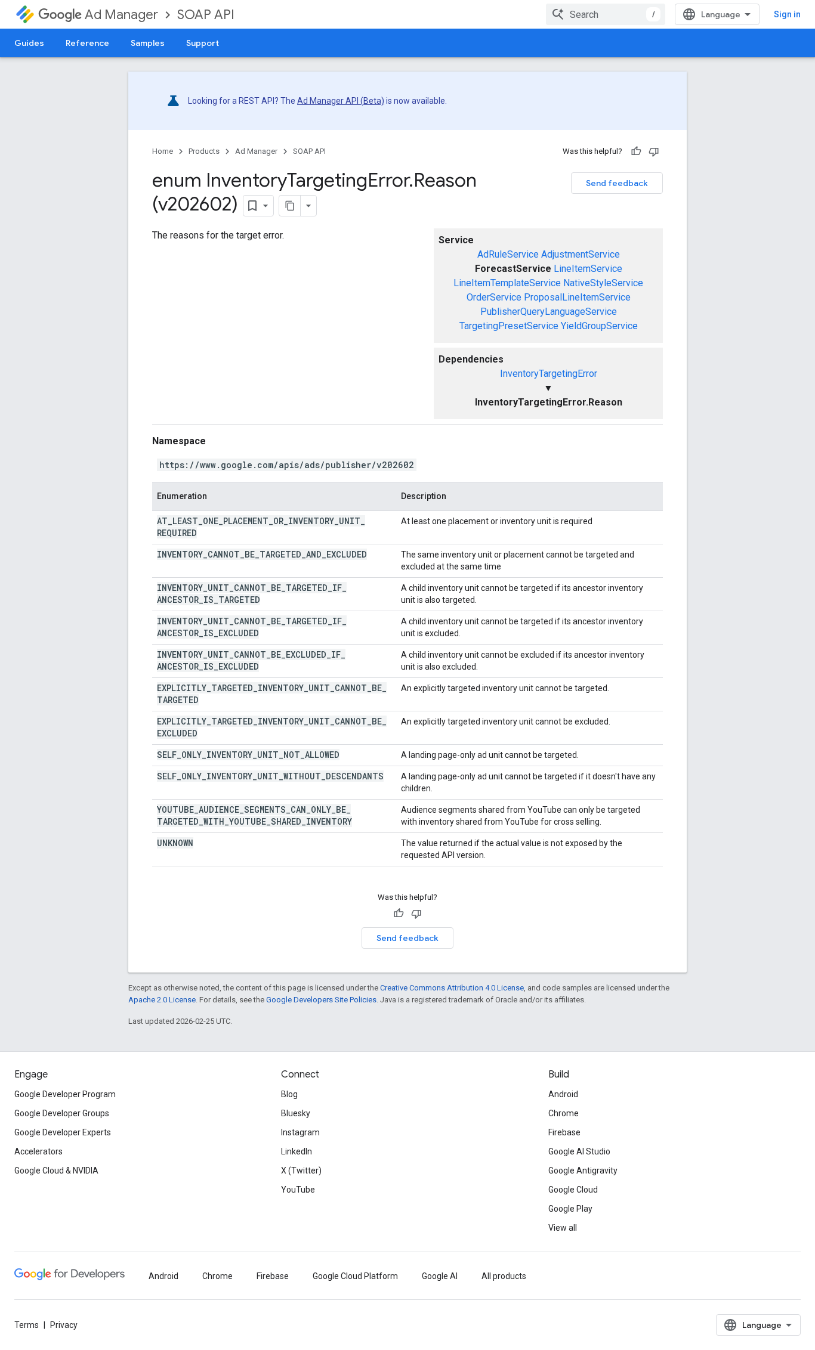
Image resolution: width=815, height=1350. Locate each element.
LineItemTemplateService (507, 283)
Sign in (787, 14)
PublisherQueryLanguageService (548, 311)
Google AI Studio (579, 1151)
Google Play (570, 1208)
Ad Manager (121, 15)
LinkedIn (296, 1151)
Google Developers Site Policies (321, 999)
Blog (289, 1094)
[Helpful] (636, 151)
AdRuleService (508, 254)
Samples (148, 43)
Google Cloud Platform (355, 1276)
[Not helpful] (654, 151)
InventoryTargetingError (548, 373)
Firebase (564, 1132)
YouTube (298, 1189)
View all (562, 1228)
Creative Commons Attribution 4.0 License (452, 987)
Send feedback (617, 183)
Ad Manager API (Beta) (340, 101)
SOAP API (205, 15)
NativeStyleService (603, 283)
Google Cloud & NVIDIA (56, 1170)
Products (204, 151)
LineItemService (588, 268)
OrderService (494, 297)
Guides (29, 43)
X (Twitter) (301, 1170)
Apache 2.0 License (162, 999)
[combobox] (605, 14)
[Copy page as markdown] (290, 206)
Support (202, 43)
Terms (26, 1325)
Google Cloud (573, 1189)
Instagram (300, 1132)
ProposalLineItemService (577, 297)
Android (563, 1094)
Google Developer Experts (62, 1132)
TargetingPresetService (508, 326)
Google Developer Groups (61, 1113)
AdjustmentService (580, 254)
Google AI (440, 1276)
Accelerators (38, 1151)
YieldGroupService (599, 326)
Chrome (563, 1113)
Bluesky (295, 1113)
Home (162, 151)
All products (503, 1276)
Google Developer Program (65, 1094)
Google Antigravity (583, 1170)
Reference (87, 43)
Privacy (64, 1325)
